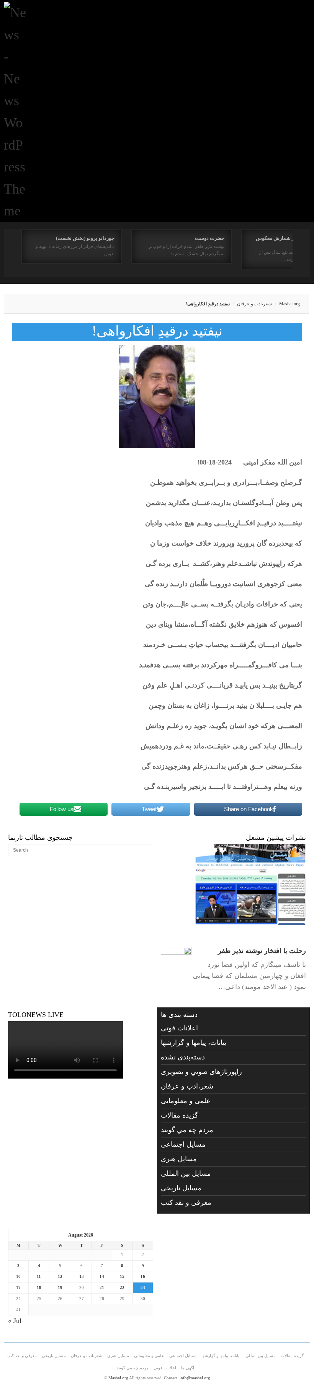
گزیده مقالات (179, 1115)
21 (102, 1287)
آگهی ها (187, 1368)
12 (60, 1276)
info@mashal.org (195, 1377)
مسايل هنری (179, 1159)
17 (18, 1287)
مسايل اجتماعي (183, 1144)
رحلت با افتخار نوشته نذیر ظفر (262, 951)
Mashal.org (289, 303)
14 (102, 1276)
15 (122, 1276)
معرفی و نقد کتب (186, 1202)
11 (39, 1276)
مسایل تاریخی (181, 1188)
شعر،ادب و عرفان (254, 303)
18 (39, 1287)
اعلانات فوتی (179, 1028)
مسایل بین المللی (186, 1173)
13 (81, 1276)
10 (18, 1276)
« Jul (14, 1321)
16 (143, 1276)
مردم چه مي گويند (187, 1130)
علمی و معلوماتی (186, 1101)
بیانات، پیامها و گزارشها (193, 1042)
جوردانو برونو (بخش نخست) (85, 238)
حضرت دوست (209, 238)
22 (122, 1287)
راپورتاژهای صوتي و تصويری (201, 1071)
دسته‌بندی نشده (183, 1057)
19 (60, 1287)
